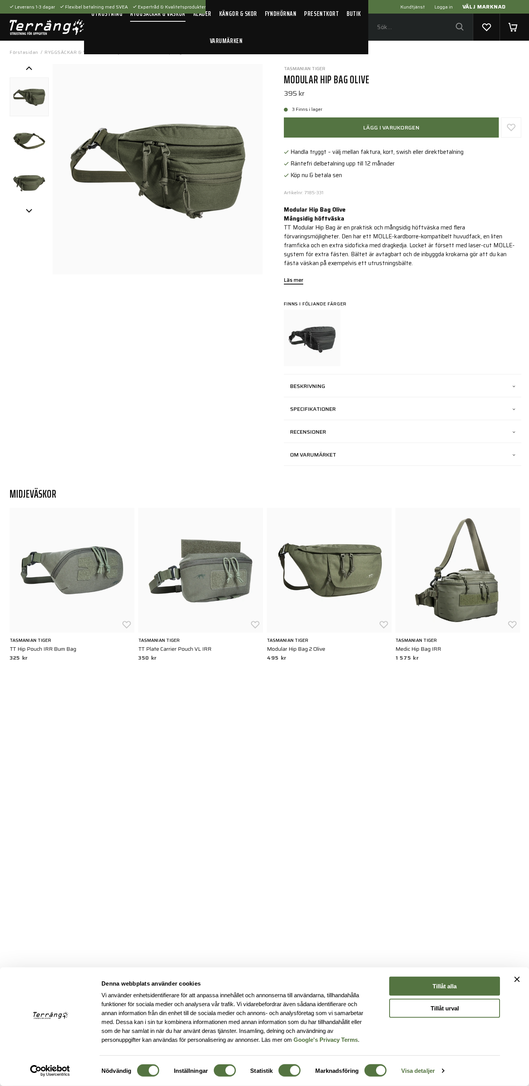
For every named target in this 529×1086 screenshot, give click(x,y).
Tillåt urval (445, 1008)
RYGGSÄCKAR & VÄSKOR (157, 13)
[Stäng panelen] (517, 979)
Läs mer (293, 280)
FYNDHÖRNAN (280, 13)
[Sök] (459, 27)
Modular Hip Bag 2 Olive (296, 649)
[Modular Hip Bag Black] (312, 338)
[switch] (225, 1070)
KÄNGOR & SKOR (238, 13)
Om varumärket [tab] (313, 454)
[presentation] (29, 97)
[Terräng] (47, 27)
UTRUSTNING (106, 13)
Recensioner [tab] (308, 432)
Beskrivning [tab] (307, 386)
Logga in (444, 6)
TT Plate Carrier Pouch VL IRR (174, 649)
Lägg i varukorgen (391, 127)
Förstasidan (24, 52)
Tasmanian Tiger (305, 68)
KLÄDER (202, 13)
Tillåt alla (445, 986)
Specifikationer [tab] (313, 409)
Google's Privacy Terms (326, 1039)
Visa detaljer (418, 1070)
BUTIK (354, 13)
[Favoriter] (486, 27)
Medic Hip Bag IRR (418, 649)
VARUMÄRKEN (226, 40)
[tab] (29, 97)
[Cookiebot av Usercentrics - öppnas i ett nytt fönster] (50, 1071)
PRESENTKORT (321, 13)
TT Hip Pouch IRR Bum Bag (43, 649)
